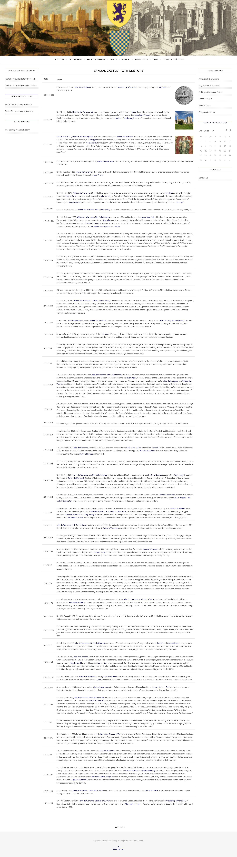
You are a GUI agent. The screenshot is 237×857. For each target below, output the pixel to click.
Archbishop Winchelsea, (176, 800)
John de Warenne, (150, 549)
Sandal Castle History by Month (18, 104)
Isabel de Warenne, (85, 172)
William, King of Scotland (127, 87)
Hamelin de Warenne (82, 87)
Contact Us (169, 59)
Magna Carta (91, 142)
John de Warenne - (108, 750)
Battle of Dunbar (96, 700)
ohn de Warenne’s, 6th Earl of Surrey (139, 599)
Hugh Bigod (131, 377)
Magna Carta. (71, 196)
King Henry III (181, 320)
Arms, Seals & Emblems (209, 79)
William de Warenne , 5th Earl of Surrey (93, 217)
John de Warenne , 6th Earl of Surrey (72, 525)
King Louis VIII (75, 202)
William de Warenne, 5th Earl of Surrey (94, 209)
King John (163, 87)
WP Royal (139, 840)
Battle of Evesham (75, 517)
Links (155, 59)
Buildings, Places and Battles (211, 92)
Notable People (205, 98)
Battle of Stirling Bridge (101, 776)
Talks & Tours (205, 105)
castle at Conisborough (124, 118)
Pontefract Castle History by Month (20, 79)
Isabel (117, 226)
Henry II (134, 112)
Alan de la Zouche (76, 602)
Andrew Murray (148, 770)
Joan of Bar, (102, 663)
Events (113, 59)
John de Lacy (106, 196)
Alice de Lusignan (167, 320)
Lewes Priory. (97, 175)
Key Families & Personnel (209, 85)
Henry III (180, 202)
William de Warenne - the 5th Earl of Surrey (91, 300)
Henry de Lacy (99, 552)
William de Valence (177, 508)
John (99, 679)
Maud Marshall (148, 217)
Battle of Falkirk (151, 790)
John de (106, 334)
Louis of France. (93, 223)
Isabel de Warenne (142, 115)
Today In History (96, 59)
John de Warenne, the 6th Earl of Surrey (90, 475)
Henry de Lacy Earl (161, 687)
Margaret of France (133, 804)
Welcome (59, 59)
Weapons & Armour (207, 112)
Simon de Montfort (147, 450)
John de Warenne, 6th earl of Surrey (108, 734)
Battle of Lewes (86, 454)
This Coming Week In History (17, 130)
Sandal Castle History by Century (19, 111)
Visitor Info (141, 59)
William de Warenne (125, 136)
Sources (126, 59)
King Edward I (76, 663)
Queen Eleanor (173, 643)
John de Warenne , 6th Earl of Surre (88, 790)
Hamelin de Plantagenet (82, 112)
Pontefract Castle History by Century (21, 85)
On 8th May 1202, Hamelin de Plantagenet (75, 136)
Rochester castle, (133, 447)
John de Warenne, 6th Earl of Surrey (107, 374)
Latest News (75, 59)
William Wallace (131, 770)
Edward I (159, 643)
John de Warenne (75, 320)
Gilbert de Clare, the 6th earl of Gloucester (108, 511)
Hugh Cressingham (79, 779)
